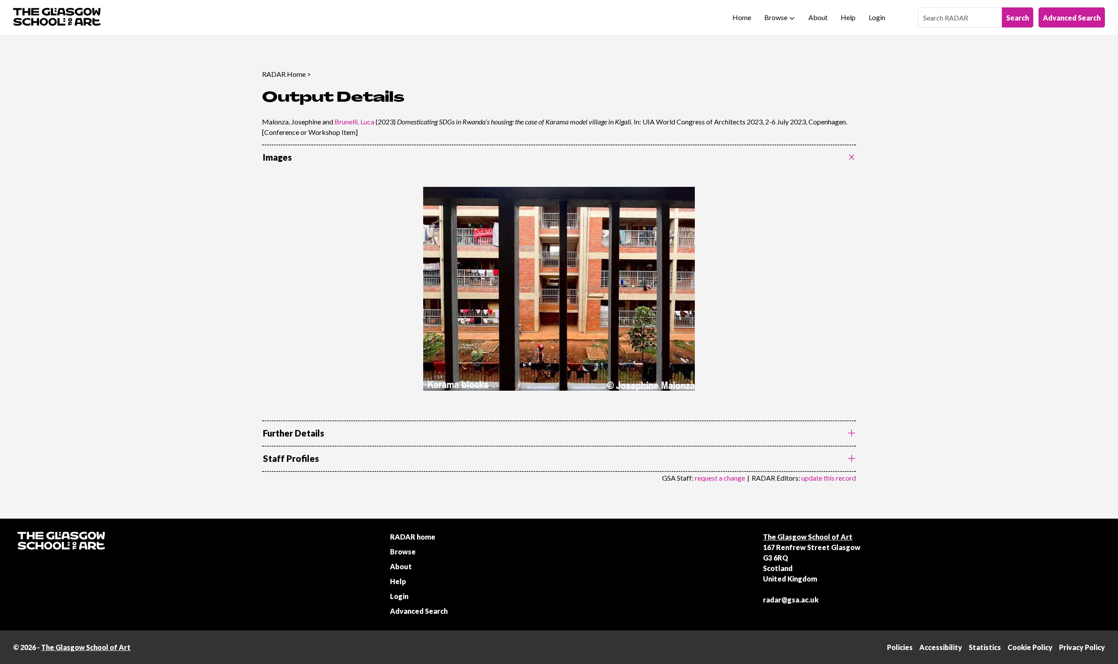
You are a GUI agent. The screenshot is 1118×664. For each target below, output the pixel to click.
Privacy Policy (1082, 647)
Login (877, 17)
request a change (720, 478)
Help (848, 17)
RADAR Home (284, 74)
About (818, 17)
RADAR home (412, 537)
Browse (775, 17)
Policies (900, 647)
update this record (828, 478)
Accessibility (940, 647)
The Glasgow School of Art (807, 537)
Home (741, 17)
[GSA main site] (56, 17)
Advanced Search (1072, 18)
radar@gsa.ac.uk (790, 599)
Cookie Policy (1030, 647)
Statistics (985, 647)
